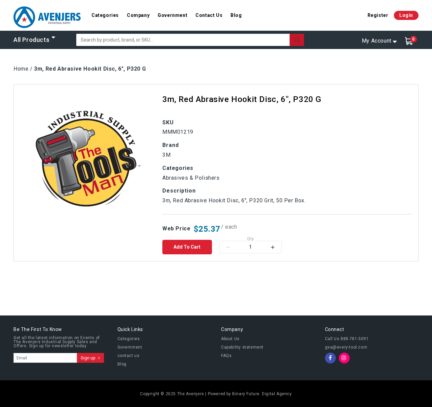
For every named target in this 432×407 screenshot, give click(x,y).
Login (406, 15)
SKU (168, 122)
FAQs (226, 356)
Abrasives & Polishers (191, 178)
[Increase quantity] (272, 247)
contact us (128, 356)
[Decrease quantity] (228, 247)
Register (378, 15)
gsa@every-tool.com (346, 347)
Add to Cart (186, 247)
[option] (88, 158)
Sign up (89, 357)
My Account (377, 40)
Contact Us (208, 15)
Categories (105, 15)
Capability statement (242, 347)
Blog (236, 15)
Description (179, 190)
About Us (230, 339)
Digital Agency (277, 393)
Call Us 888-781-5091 (347, 339)
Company (138, 15)
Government (172, 15)
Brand (170, 145)
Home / (23, 69)
